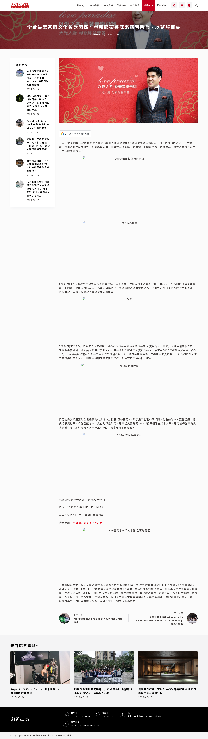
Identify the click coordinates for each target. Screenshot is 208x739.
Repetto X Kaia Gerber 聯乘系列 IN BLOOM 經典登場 (38, 124)
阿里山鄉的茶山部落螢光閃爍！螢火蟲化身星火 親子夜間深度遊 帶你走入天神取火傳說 (38, 102)
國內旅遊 (108, 5)
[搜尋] (196, 5)
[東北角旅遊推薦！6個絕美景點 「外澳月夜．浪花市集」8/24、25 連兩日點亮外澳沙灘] (19, 73)
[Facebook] (174, 5)
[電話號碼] (189, 5)
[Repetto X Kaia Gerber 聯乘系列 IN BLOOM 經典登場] (19, 123)
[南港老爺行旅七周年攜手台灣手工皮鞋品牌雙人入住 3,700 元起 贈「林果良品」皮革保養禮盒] (19, 184)
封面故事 (81, 5)
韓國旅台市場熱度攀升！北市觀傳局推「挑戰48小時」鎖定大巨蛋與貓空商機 (38, 144)
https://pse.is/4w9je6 (88, 522)
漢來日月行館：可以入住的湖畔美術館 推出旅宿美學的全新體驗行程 (38, 165)
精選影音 (162, 5)
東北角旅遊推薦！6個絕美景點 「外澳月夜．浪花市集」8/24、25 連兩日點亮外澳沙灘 (38, 77)
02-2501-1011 (109, 716)
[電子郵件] (182, 5)
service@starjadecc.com (85, 725)
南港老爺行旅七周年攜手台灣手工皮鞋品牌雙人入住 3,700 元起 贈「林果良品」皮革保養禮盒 (38, 188)
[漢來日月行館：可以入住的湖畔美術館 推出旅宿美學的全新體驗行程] (19, 163)
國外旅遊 (95, 5)
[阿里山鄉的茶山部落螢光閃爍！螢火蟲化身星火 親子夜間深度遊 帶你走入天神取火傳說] (19, 98)
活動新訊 (148, 5)
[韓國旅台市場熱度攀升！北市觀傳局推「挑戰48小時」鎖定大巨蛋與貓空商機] (19, 141)
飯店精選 (122, 5)
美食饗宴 (135, 5)
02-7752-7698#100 (81, 716)
